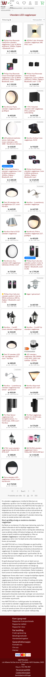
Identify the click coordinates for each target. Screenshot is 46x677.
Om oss (15, 647)
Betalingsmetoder (19, 636)
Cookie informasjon (23, 673)
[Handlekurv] (42, 3)
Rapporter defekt (19, 624)
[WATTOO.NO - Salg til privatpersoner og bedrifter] (4, 3)
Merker (15, 650)
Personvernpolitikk (23, 670)
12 (24, 496)
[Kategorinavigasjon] (36, 3)
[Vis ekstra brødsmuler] (12, 10)
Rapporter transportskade (23, 621)
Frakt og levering (19, 633)
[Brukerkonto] (30, 3)
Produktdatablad (29, 351)
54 (32, 496)
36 (28, 496)
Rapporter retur (18, 627)
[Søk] (18, 3)
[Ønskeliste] (24, 3)
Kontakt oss (17, 644)
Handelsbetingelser (20, 638)
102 (36, 496)
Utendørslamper (15, 8)
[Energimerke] (29, 348)
